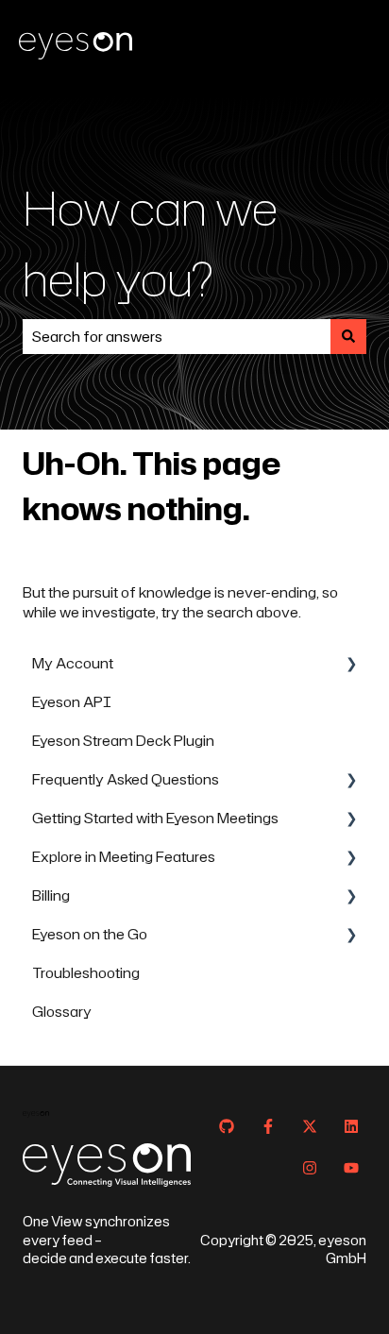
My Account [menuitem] (72, 663)
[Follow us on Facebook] (268, 1126)
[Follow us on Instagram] (310, 1168)
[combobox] (176, 336)
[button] (351, 665)
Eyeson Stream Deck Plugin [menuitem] (123, 741)
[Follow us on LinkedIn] (351, 1126)
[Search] (348, 336)
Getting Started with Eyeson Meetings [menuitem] (155, 818)
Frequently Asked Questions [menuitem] (125, 779)
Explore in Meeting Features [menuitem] (123, 857)
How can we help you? (150, 243)
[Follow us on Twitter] (310, 1126)
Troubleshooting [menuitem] (86, 973)
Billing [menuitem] (51, 895)
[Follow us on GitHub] (226, 1126)
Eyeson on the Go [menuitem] (89, 934)
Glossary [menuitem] (62, 1012)
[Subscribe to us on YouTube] (351, 1168)
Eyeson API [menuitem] (71, 702)
